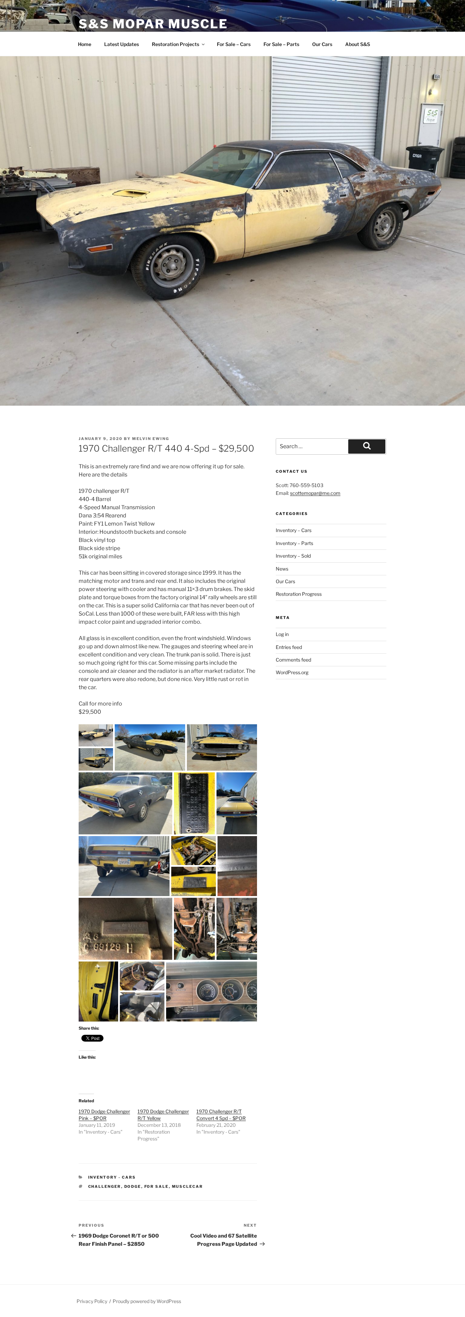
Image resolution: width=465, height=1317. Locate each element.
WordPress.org (292, 672)
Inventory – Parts (294, 543)
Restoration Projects (175, 44)
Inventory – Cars (293, 530)
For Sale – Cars (234, 44)
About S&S (357, 44)
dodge (132, 1186)
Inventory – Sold (293, 556)
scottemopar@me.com (315, 493)
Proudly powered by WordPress (147, 1301)
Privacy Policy (92, 1301)
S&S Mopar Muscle (153, 23)
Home (84, 44)
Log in (282, 634)
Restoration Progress (299, 594)
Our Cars (322, 44)
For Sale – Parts (281, 44)
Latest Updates (121, 44)
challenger (104, 1186)
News (282, 569)
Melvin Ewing (150, 438)
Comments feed (293, 660)
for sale (156, 1186)
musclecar (187, 1186)
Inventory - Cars (112, 1177)
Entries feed (289, 647)
